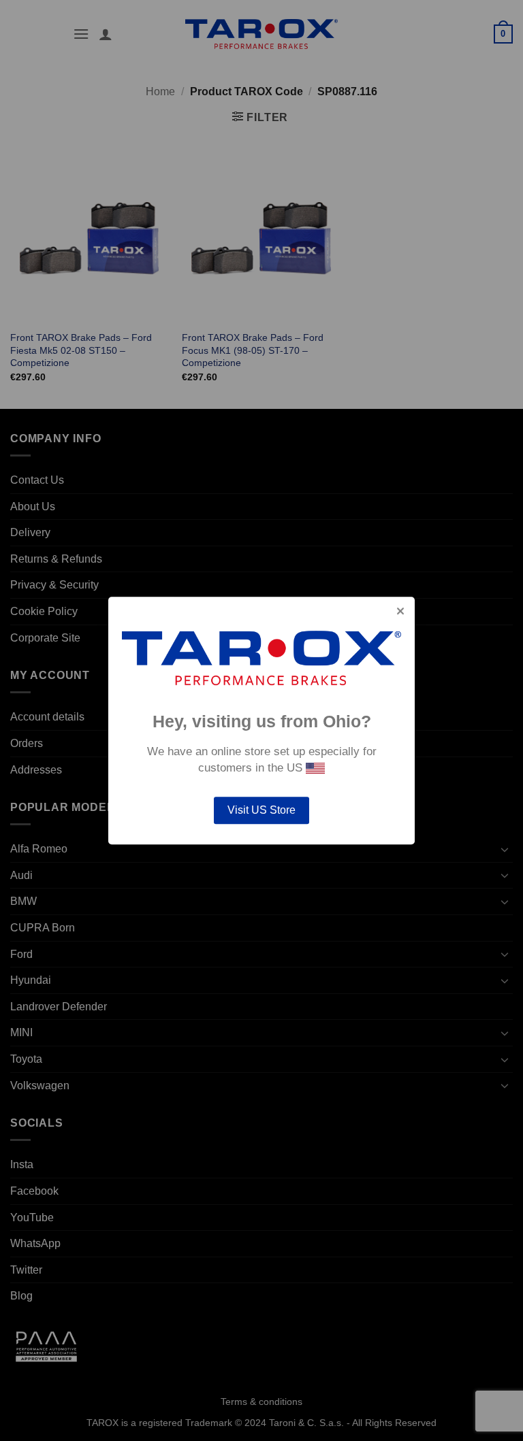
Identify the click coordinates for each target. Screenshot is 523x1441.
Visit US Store (261, 810)
